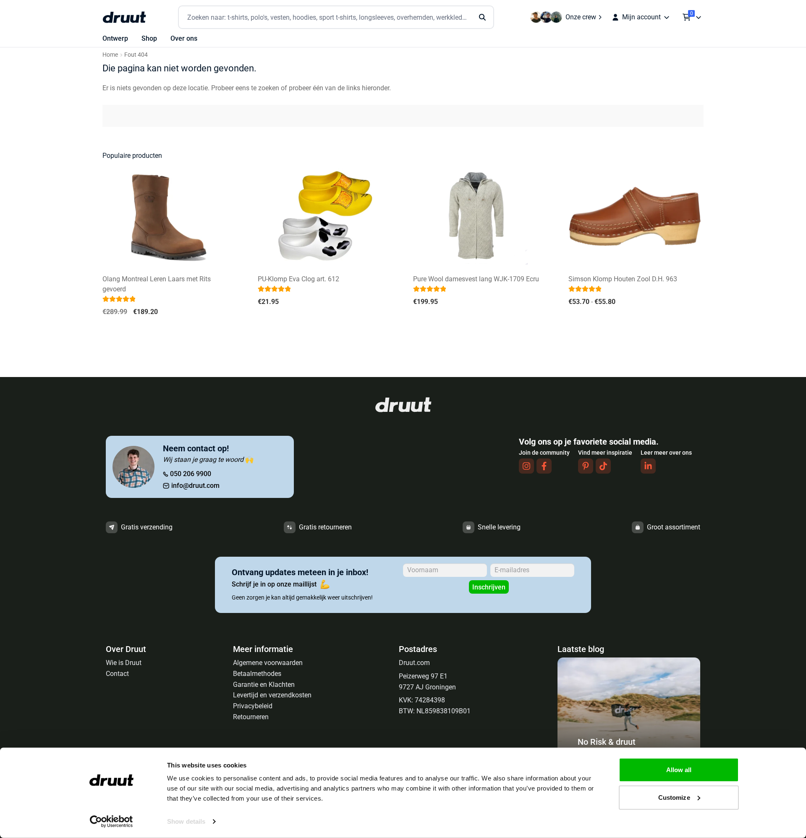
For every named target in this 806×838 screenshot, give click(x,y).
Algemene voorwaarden (268, 663)
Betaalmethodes (257, 674)
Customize (674, 797)
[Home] (124, 17)
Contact (117, 674)
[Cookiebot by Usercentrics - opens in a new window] (111, 821)
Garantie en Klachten (264, 685)
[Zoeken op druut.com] (336, 17)
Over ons (183, 38)
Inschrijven (488, 587)
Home (110, 54)
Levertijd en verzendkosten (272, 695)
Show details (186, 821)
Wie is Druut (123, 663)
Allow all (679, 769)
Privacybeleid (252, 706)
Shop (149, 38)
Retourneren (251, 717)
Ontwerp (115, 38)
